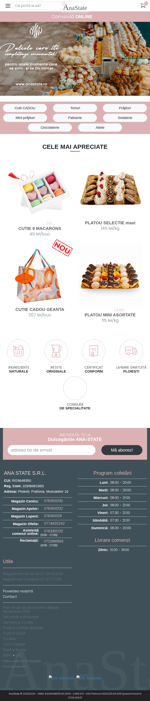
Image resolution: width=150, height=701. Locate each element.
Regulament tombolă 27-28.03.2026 (33, 573)
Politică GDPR (14, 633)
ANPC (7, 655)
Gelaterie (125, 118)
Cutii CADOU (25, 108)
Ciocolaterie (50, 128)
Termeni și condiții (18, 622)
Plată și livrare (14, 650)
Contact (10, 596)
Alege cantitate (110, 219)
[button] (143, 5)
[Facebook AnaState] (34, 555)
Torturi (75, 108)
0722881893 (53, 541)
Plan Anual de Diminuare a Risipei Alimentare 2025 (30, 609)
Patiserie (75, 118)
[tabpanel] (75, 59)
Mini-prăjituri (25, 118)
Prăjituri (125, 108)
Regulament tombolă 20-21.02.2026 (32, 579)
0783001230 (53, 501)
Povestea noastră (18, 591)
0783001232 (53, 508)
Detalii (41, 234)
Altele (100, 128)
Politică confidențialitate (23, 628)
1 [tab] (75, 99)
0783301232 (53, 531)
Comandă (72, 16)
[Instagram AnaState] (41, 555)
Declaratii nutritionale (21, 617)
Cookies (9, 638)
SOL (18, 655)
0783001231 (52, 516)
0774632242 (54, 523)
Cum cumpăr (14, 644)
